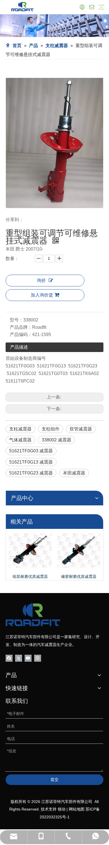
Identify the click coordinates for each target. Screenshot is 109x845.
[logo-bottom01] (33, 615)
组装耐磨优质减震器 (30, 576)
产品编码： (21, 334)
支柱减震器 (20, 429)
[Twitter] (18, 658)
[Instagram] (37, 658)
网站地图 (76, 809)
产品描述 (19, 347)
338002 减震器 (56, 439)
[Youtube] (28, 658)
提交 (54, 779)
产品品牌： (21, 327)
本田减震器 (74, 473)
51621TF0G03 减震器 (31, 450)
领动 (61, 809)
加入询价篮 (42, 295)
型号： (16, 320)
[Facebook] (9, 658)
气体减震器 (20, 439)
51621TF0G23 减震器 (31, 473)
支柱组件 (51, 429)
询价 (41, 280)
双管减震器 (81, 429)
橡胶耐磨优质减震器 (78, 576)
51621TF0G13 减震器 (31, 462)
